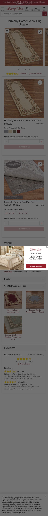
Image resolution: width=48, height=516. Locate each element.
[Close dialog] (47, 247)
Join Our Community (36, 266)
